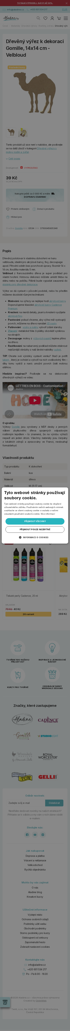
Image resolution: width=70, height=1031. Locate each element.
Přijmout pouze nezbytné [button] (35, 529)
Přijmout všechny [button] (35, 521)
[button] (34, 537)
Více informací (48, 513)
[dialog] (35, 515)
